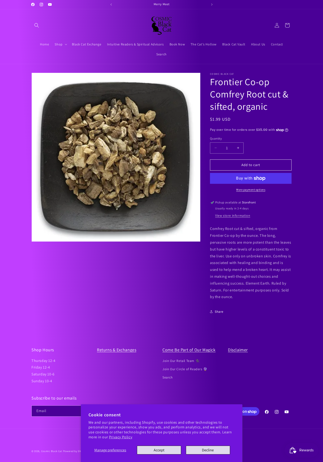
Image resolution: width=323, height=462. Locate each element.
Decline (208, 450)
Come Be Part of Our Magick (189, 349)
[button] (36, 25)
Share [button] (219, 311)
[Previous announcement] (111, 4)
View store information (232, 215)
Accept (159, 450)
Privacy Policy (120, 437)
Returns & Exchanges (116, 349)
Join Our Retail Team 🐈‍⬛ (180, 360)
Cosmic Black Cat (51, 451)
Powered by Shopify (75, 451)
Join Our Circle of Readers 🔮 (184, 369)
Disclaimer (238, 349)
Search (167, 377)
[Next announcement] (212, 4)
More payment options (250, 189)
